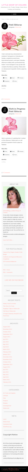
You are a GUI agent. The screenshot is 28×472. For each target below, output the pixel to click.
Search (14, 293)
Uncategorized (7, 405)
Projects (5, 400)
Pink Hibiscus (15, 24)
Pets (4, 398)
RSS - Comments (8, 272)
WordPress (6, 469)
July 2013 (5, 339)
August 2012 (6, 367)
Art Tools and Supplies (9, 393)
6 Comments (6, 99)
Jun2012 (4, 26)
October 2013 (7, 332)
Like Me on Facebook (14, 280)
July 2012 (5, 369)
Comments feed (7, 424)
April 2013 (6, 347)
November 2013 (7, 329)
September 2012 (7, 364)
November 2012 (7, 359)
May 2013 (6, 344)
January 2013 (6, 354)
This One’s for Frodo (8, 306)
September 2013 (7, 334)
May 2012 (6, 374)
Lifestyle (5, 395)
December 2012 (7, 357)
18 (5, 25)
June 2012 (6, 372)
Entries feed (6, 421)
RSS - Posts (6, 270)
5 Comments (6, 172)
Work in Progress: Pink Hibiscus (17, 110)
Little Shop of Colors (14, 5)
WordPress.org (7, 426)
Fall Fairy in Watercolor (9, 311)
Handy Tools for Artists (9, 303)
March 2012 (6, 379)
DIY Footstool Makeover (9, 261)
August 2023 (6, 326)
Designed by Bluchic (14, 469)
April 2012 (6, 377)
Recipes (5, 403)
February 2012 (7, 382)
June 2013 (6, 342)
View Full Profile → (8, 240)
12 (5, 109)
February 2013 (7, 352)
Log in (4, 419)
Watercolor (18, 27)
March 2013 (6, 349)
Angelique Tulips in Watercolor (11, 308)
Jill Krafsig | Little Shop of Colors (12, 211)
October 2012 (7, 362)
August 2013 (6, 336)
